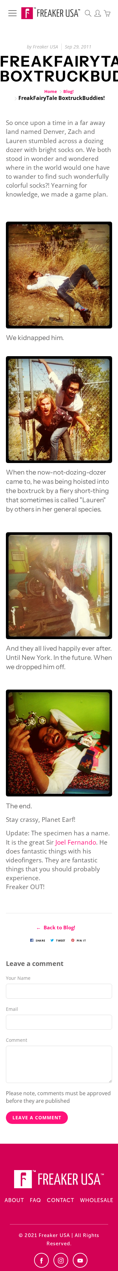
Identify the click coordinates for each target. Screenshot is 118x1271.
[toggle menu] (12, 13)
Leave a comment (36, 1117)
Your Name (18, 978)
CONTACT (60, 1200)
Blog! (68, 91)
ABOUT (14, 1200)
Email (12, 1009)
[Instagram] (60, 1260)
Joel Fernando (75, 842)
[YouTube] (80, 1260)
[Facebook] (41, 1260)
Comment (16, 1040)
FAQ (35, 1200)
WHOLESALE (96, 1200)
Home (50, 91)
